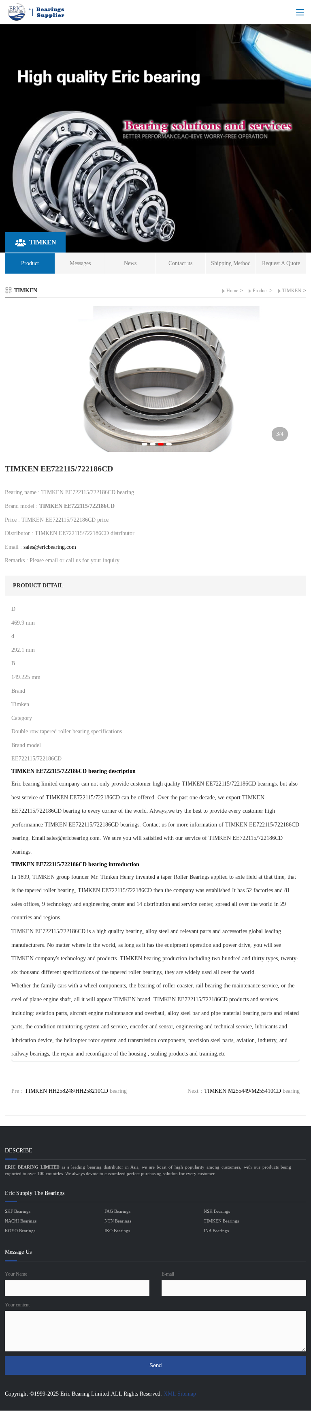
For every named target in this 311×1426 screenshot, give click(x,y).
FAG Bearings (117, 1211)
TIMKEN (291, 290)
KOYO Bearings (20, 1230)
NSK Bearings (217, 1211)
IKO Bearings (117, 1230)
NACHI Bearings (20, 1220)
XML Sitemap (180, 1394)
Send (155, 1365)
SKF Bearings (17, 1211)
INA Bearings (216, 1230)
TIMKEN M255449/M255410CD (242, 1091)
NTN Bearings (117, 1220)
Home (232, 290)
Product (260, 290)
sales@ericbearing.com (49, 547)
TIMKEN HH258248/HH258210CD (66, 1091)
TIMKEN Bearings (221, 1220)
